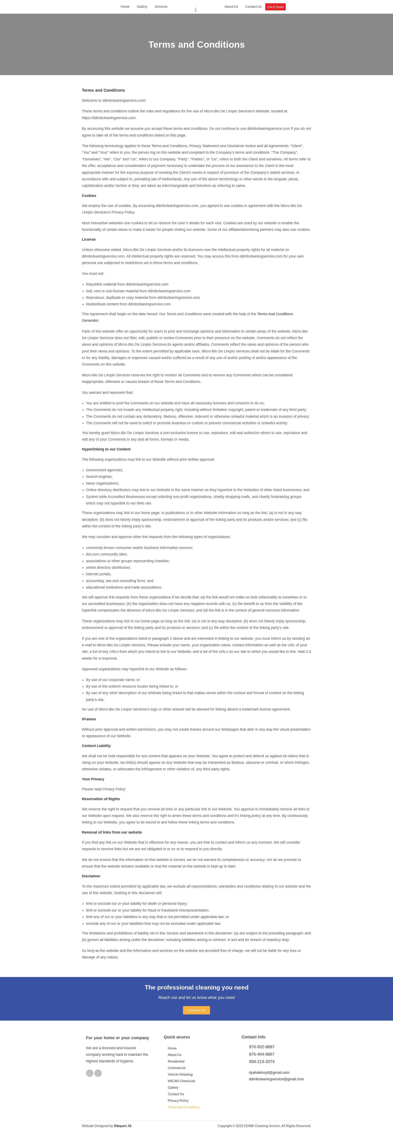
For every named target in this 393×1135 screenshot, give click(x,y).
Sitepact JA (123, 1126)
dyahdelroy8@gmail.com (269, 1073)
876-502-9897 (261, 1047)
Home (125, 6)
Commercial (176, 1068)
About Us (231, 6)
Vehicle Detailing (180, 1074)
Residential (176, 1061)
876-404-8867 (261, 1054)
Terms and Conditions (184, 1107)
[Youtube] (98, 1073)
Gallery (142, 6)
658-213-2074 (261, 1061)
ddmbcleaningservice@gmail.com (276, 1079)
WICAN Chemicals (181, 1081)
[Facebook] (89, 1073)
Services (161, 6)
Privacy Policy (178, 1100)
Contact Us (253, 6)
